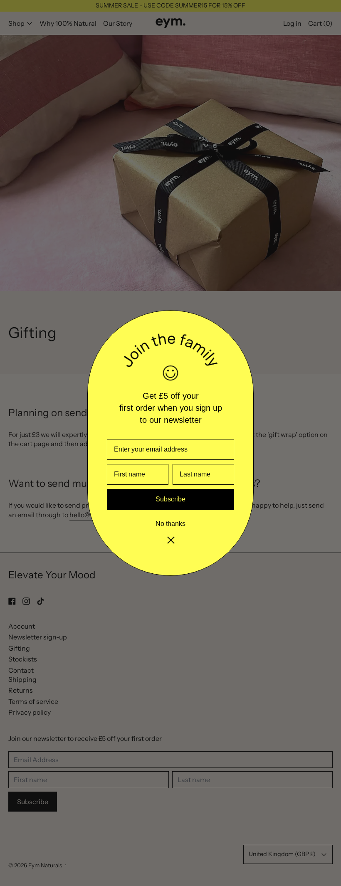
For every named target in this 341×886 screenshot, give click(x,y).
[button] (170, 540)
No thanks (170, 523)
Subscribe (170, 499)
